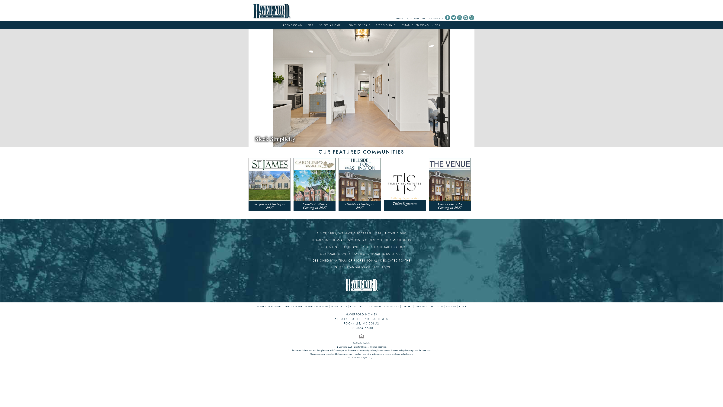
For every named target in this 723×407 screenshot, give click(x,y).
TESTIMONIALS (386, 25)
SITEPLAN (451, 306)
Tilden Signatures (404, 203)
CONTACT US (436, 18)
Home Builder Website (355, 358)
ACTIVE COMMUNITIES (298, 25)
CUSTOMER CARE (416, 18)
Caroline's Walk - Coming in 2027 (315, 206)
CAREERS (398, 18)
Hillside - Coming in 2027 (359, 206)
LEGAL (440, 306)
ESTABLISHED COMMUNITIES (421, 25)
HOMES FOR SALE (358, 25)
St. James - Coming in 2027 (269, 206)
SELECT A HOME (330, 25)
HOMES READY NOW (316, 306)
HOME (462, 306)
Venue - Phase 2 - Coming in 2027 (450, 206)
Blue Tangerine (370, 358)
